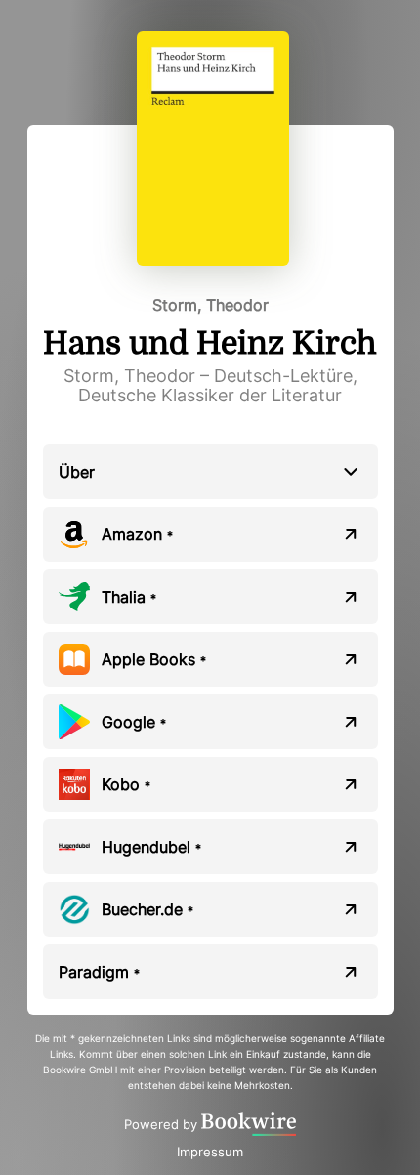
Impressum (210, 1151)
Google (134, 722)
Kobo (126, 784)
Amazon (137, 534)
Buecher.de (147, 909)
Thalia (129, 597)
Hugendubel (151, 847)
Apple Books (154, 659)
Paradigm (99, 972)
